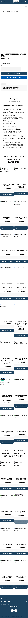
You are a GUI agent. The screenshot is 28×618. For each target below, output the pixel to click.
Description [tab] (14, 99)
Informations (14, 606)
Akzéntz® (7, 63)
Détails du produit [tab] (14, 101)
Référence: (3, 62)
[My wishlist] (22, 2)
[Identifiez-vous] (26, 2)
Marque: (3, 63)
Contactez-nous (5, 2)
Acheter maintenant (14, 77)
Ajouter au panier (14, 73)
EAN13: (2, 65)
